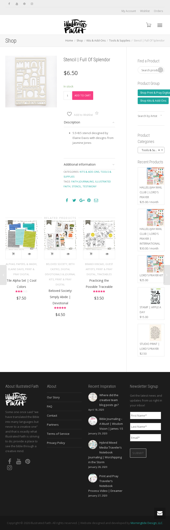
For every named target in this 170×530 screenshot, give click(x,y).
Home (69, 40)
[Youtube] (16, 3)
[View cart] (148, 25)
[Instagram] (31, 3)
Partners (53, 425)
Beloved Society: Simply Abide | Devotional (60, 297)
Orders (158, 11)
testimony (90, 186)
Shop (80, 40)
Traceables (104, 274)
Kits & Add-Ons (96, 40)
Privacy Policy (56, 443)
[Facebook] (9, 3)
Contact (52, 415)
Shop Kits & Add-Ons (153, 101)
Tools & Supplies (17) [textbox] (152, 150)
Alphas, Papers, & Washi (21, 264)
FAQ (49, 406)
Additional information (80, 164)
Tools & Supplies (119, 40)
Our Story (53, 397)
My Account (129, 11)
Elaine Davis (16, 269)
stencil (76, 186)
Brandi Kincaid (94, 264)
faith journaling (82, 181)
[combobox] (151, 150)
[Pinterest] (24, 3)
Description (72, 122)
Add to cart (83, 95)
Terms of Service (58, 434)
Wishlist (145, 11)
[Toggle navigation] (160, 25)
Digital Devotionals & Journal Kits (60, 274)
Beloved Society (56, 264)
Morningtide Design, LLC (146, 523)
